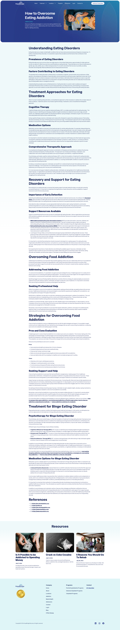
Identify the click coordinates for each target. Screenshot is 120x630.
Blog (47, 610)
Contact (48, 604)
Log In (73, 3)
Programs (60, 3)
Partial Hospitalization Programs (74, 588)
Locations (48, 593)
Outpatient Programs (72, 593)
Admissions (67, 3)
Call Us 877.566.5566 (98, 3)
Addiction (48, 596)
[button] (43, 3)
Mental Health (49, 599)
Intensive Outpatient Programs (74, 590)
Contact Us (80, 3)
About (36, 3)
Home (47, 588)
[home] (23, 3)
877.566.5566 (90, 588)
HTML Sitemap (50, 613)
